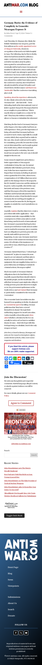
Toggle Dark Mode (14, 515)
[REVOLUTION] (20, 439)
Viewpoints (13, 586)
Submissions (14, 597)
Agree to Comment (21, 403)
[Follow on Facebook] (16, 633)
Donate (11, 615)
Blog (10, 573)
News (28, 33)
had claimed (22, 290)
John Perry (10, 33)
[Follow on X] (21, 633)
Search (11, 609)
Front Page (13, 567)
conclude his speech (13, 305)
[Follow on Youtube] (26, 633)
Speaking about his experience (15, 97)
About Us (12, 603)
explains (14, 211)
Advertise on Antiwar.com (21, 444)
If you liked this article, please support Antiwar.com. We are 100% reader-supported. (21, 349)
